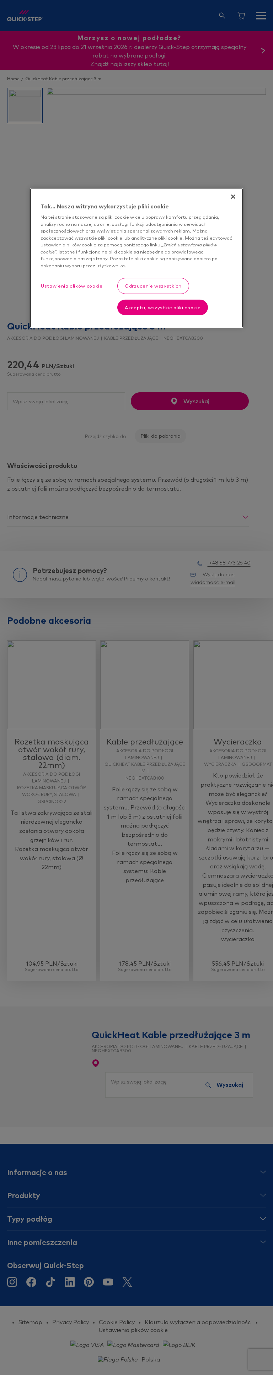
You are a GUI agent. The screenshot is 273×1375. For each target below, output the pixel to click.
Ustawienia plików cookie (72, 286)
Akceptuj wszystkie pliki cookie (162, 307)
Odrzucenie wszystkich (153, 286)
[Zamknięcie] (233, 196)
